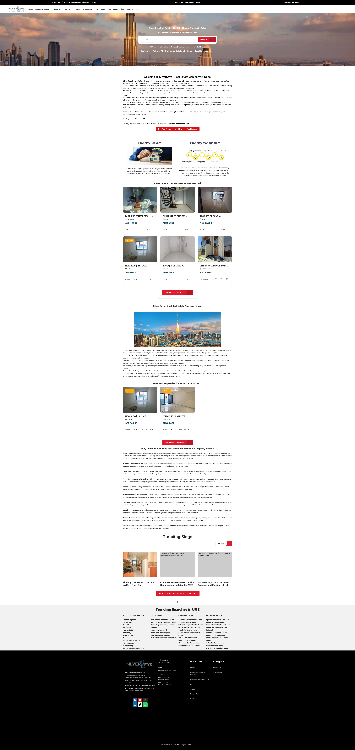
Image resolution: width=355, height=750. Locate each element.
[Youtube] (140, 700)
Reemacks (183, 170)
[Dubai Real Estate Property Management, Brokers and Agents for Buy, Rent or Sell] (16, 9)
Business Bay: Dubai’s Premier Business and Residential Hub (213, 583)
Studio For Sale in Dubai (215, 635)
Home (30, 9)
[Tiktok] (140, 704)
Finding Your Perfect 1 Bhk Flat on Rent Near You (139, 583)
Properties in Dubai (42, 9)
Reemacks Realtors (182, 81)
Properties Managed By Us (199, 679)
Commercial (217, 672)
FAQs (138, 9)
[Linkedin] (135, 704)
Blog (122, 9)
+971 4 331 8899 (163, 663)
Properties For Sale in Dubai (217, 633)
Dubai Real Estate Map (109, 9)
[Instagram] (145, 700)
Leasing (57, 9)
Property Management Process (86, 9)
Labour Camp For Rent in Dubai (190, 625)
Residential (217, 667)
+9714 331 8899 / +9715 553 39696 (63, 2)
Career (192, 689)
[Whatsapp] (145, 704)
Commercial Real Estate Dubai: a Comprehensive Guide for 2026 (177, 583)
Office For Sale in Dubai (215, 643)
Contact (130, 9)
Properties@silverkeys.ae (85, 2)
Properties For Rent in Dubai (189, 627)
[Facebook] (135, 700)
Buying (67, 9)
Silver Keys (168, 112)
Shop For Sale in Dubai (215, 645)
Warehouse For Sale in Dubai (217, 648)
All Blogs (221, 544)
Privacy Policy (195, 694)
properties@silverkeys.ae (167, 670)
